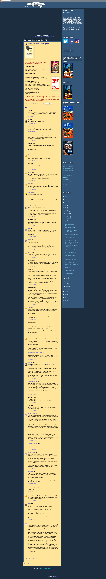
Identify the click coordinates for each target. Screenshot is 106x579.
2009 (65, 294)
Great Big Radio (66, 179)
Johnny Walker (31, 336)
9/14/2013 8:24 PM (32, 284)
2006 (65, 299)
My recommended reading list (70, 252)
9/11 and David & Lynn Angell (70, 259)
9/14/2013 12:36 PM (32, 140)
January (67, 287)
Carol (29, 239)
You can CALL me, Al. (69, 247)
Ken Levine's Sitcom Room (68, 168)
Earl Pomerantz (66, 172)
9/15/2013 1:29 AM (32, 319)
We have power (68, 265)
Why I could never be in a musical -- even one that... (71, 222)
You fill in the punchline (69, 275)
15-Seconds (30, 192)
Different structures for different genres (72, 242)
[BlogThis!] (47, 103)
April (66, 283)
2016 (65, 205)
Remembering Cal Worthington (70, 261)
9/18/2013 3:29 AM (32, 519)
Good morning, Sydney (69, 228)
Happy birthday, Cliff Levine (70, 249)
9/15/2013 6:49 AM (32, 359)
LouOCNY (30, 362)
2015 (65, 207)
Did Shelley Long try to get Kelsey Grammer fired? (71, 231)
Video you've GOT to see (69, 224)
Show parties (67, 220)
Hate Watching (67, 268)
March (67, 284)
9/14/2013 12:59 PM (32, 216)
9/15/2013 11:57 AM (32, 440)
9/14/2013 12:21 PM (32, 131)
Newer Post (27, 564)
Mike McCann (65, 184)
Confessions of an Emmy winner (71, 236)
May (66, 281)
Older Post (57, 564)
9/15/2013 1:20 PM (32, 483)
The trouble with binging (69, 243)
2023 (65, 194)
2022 (65, 196)
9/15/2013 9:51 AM (32, 410)
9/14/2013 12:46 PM (32, 160)
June (66, 280)
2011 (65, 291)
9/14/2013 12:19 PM (32, 123)
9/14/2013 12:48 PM (32, 169)
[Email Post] (43, 103)
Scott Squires (31, 205)
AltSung (30, 252)
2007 (65, 297)
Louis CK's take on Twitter (69, 237)
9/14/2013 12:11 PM (32, 116)
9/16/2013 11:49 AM (32, 491)
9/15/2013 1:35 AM (32, 334)
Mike (29, 183)
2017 (65, 204)
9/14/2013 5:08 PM (32, 266)
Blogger (55, 576)
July (66, 278)
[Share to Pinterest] (51, 103)
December (67, 211)
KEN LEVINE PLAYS (67, 164)
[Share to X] (48, 103)
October (67, 214)
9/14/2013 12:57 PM (32, 203)
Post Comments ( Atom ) (45, 568)
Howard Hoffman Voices (67, 175)
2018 (65, 202)
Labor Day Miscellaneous (69, 273)
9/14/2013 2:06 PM (32, 225)
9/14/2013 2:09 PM (32, 236)
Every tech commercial (69, 225)
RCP (29, 228)
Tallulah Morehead (32, 413)
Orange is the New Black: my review (71, 232)
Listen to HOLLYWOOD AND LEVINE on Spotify (42, 36)
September (68, 216)
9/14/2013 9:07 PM (32, 304)
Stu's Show (65, 173)
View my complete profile (67, 14)
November (67, 213)
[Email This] (45, 103)
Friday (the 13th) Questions (70, 255)
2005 (65, 300)
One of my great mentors (69, 270)
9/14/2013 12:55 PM (32, 180)
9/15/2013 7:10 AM (32, 378)
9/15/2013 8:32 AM (32, 402)
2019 (65, 201)
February (67, 286)
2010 (65, 292)
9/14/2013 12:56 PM (32, 189)
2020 (65, 199)
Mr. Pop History (66, 182)
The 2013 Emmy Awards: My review (71, 234)
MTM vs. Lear (67, 267)
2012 (65, 289)
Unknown (30, 172)
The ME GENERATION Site (68, 166)
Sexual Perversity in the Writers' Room (72, 264)
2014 (65, 208)
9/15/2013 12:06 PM (32, 449)
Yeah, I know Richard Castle (70, 227)
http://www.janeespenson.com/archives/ (36, 352)
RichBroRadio (65, 177)
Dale (29, 503)
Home (42, 564)
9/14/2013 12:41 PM (32, 151)
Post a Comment (30, 558)
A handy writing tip (68, 250)
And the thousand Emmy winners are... (72, 239)
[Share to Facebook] (49, 103)
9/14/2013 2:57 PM (32, 249)
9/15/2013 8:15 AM (32, 394)
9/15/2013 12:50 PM (32, 468)
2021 (65, 197)
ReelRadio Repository (67, 181)
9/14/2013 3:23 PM (32, 257)
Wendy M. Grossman (32, 381)
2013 (65, 210)
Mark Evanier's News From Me (68, 170)
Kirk (29, 119)
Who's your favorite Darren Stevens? (71, 240)
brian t (29, 307)
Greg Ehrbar (31, 471)
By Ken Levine (31, 154)
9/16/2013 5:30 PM (32, 500)
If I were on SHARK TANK (70, 262)
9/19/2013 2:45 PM (32, 555)
